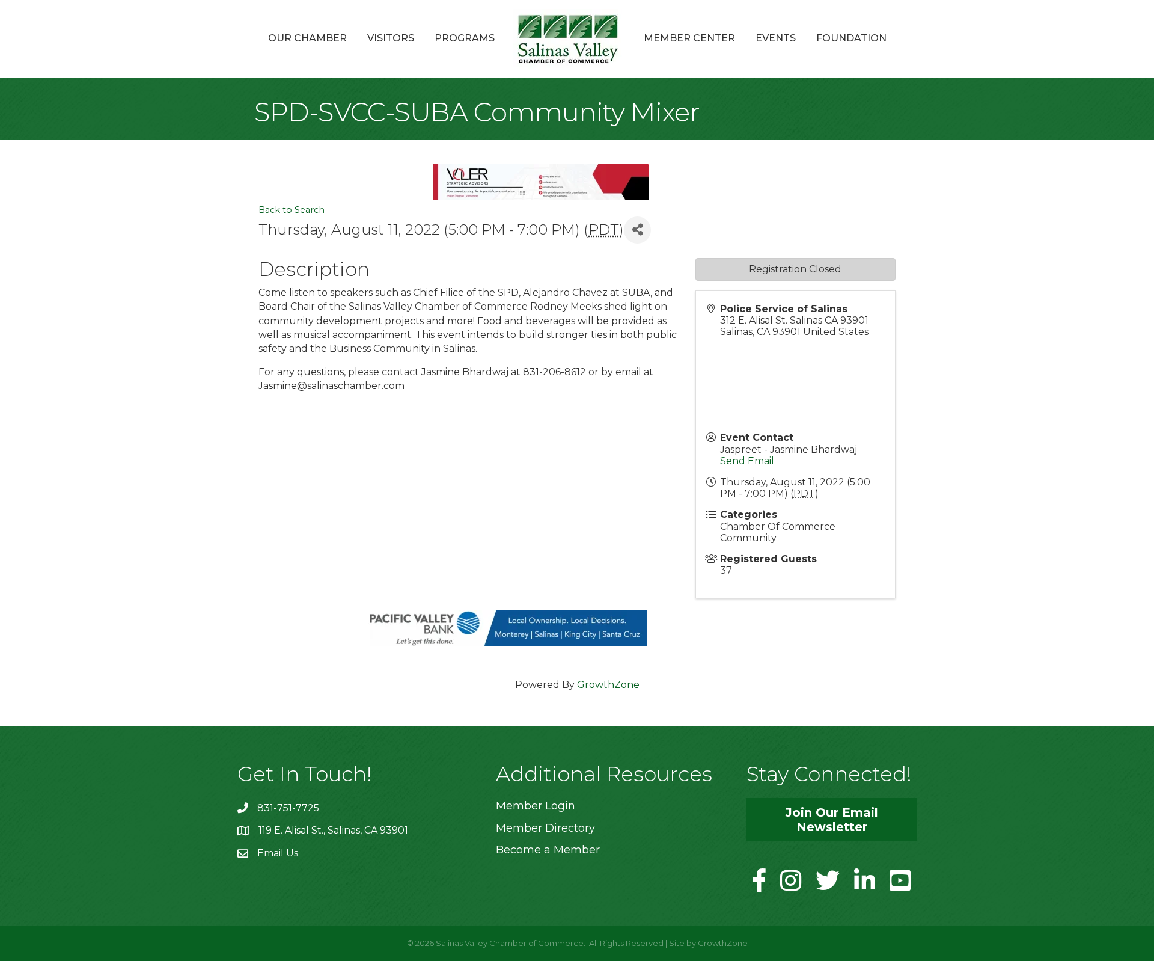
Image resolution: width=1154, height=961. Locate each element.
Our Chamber (307, 38)
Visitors (390, 38)
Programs (465, 38)
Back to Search (291, 209)
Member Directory (545, 828)
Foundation (851, 38)
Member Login (535, 805)
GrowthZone (608, 684)
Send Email (747, 461)
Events (776, 38)
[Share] (637, 230)
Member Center (689, 38)
